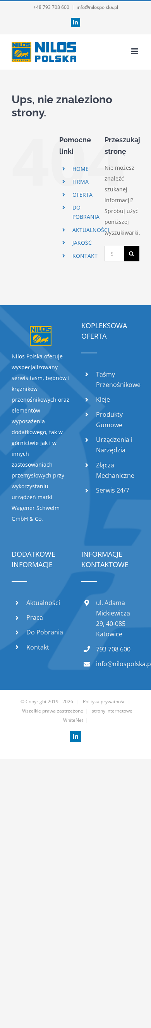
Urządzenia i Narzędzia (114, 444)
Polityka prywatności (105, 701)
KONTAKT (85, 255)
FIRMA (80, 181)
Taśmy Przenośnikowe (117, 379)
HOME (80, 168)
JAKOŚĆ (82, 242)
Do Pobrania (44, 632)
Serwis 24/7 (112, 490)
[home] (40, 331)
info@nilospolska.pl (97, 7)
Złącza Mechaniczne (115, 470)
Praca (34, 617)
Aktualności (43, 602)
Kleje (103, 399)
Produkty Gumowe (109, 419)
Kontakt (37, 647)
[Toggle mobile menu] (135, 51)
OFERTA (82, 194)
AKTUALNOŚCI (90, 230)
